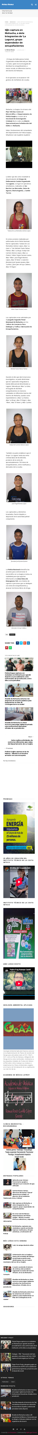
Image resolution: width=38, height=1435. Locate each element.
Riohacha (13, 22)
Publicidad (5, 1382)
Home (6, 22)
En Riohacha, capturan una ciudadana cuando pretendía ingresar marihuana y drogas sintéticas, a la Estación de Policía (18, 1229)
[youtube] (24, 1429)
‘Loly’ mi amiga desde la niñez (23, 1245)
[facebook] (13, 1429)
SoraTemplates (12, 1432)
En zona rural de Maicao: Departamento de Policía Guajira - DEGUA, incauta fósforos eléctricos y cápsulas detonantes (18, 1217)
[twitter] (17, 1429)
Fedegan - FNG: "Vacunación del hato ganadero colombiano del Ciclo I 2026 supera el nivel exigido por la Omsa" (24, 1356)
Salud (12, 1382)
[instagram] (20, 1429)
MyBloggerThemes (31, 1432)
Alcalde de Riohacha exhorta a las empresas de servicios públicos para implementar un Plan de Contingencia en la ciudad (18, 701)
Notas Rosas (8, 5)
